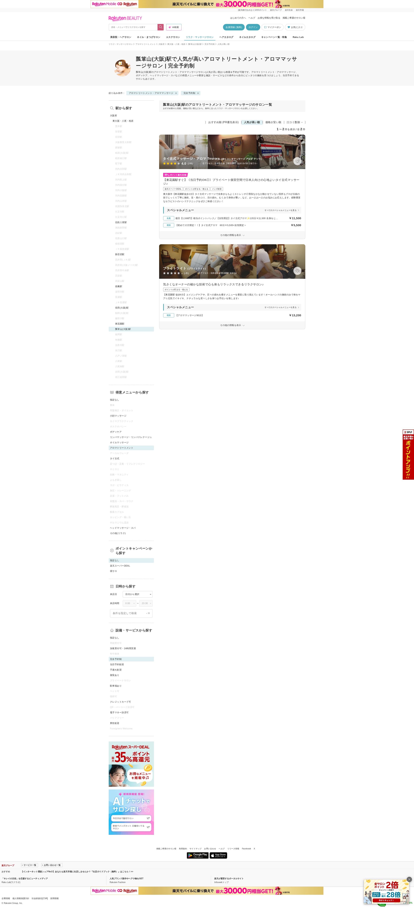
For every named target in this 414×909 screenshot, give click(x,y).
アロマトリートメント (146, 44)
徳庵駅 (118, 286)
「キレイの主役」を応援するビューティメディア (25, 878)
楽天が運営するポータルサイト (229, 878)
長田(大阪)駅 (122, 307)
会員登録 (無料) (234, 27)
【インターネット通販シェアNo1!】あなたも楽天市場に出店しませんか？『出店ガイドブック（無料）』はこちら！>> (77, 871)
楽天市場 (300, 10)
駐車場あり (116, 685)
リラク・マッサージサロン (200, 37)
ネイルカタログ (247, 37)
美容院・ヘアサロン (120, 37)
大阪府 (161, 44)
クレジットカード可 (120, 701)
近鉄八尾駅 (121, 222)
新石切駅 (120, 254)
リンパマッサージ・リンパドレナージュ (131, 437)
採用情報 (54, 898)
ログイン (253, 27)
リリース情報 (233, 849)
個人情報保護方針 (20, 898)
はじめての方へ (238, 18)
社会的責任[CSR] (40, 898)
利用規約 (183, 849)
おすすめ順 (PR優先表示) (223, 122)
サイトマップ (196, 849)
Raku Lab (298, 37)
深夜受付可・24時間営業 (123, 648)
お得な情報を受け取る (269, 18)
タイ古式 (114, 458)
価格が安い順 (273, 122)
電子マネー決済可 (119, 712)
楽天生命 (289, 10)
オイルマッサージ (119, 442)
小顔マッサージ (118, 415)
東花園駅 (120, 323)
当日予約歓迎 (117, 664)
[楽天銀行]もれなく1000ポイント (252, 10)
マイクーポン (274, 27)
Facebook (246, 849)
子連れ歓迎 (116, 669)
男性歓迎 (114, 723)
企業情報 (6, 898)
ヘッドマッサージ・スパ (123, 528)
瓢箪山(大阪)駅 (195, 44)
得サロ (113, 571)
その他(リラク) (118, 533)
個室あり (114, 675)
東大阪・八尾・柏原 (176, 44)
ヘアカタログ (226, 37)
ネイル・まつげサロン (148, 37)
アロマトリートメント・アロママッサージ (176, 72)
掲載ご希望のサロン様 (294, 18)
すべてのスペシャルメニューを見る (281, 210)
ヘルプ (251, 18)
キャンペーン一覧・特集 (274, 37)
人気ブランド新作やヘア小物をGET (126, 878)
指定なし (114, 399)
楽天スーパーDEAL (120, 565)
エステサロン (173, 37)
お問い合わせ (210, 849)
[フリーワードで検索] (161, 27)
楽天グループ (276, 10)
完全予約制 (210, 44)
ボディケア (116, 431)
